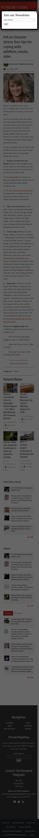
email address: (8, 20)
